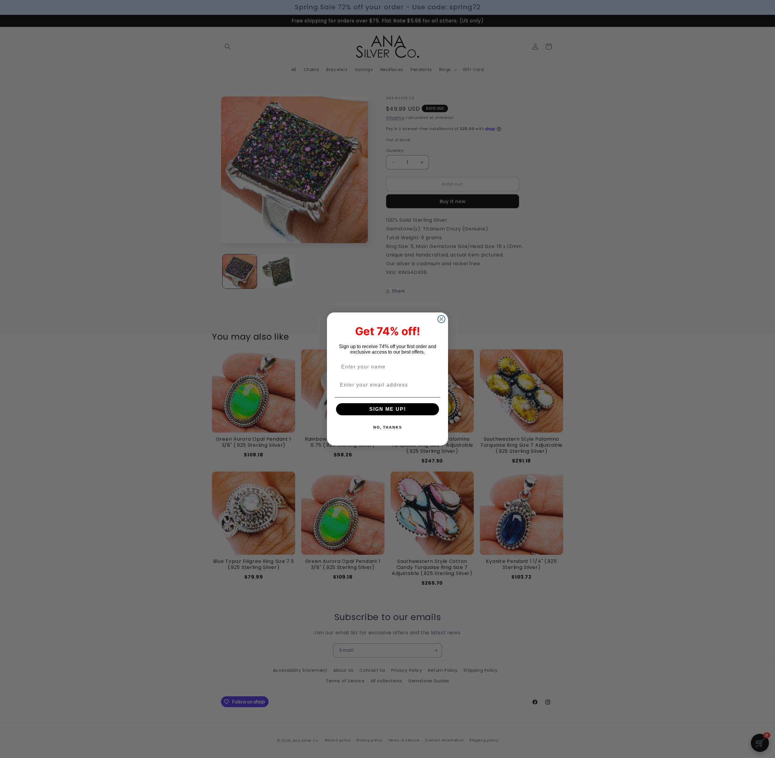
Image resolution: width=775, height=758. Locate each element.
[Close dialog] (441, 319)
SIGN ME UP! (387, 409)
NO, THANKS (387, 427)
